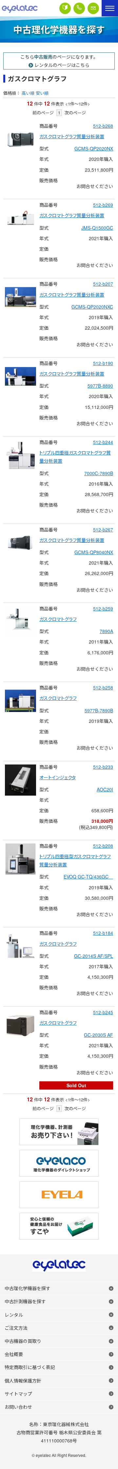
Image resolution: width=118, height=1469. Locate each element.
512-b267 (103, 529)
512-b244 (103, 442)
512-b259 (103, 608)
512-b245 (103, 1012)
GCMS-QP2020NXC (92, 306)
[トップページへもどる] (19, 8)
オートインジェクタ (57, 777)
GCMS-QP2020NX (93, 148)
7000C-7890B (98, 473)
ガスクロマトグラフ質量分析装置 (71, 136)
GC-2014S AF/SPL (93, 956)
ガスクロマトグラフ (58, 619)
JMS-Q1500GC (97, 227)
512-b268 (103, 126)
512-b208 (103, 845)
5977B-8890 (100, 385)
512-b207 (103, 283)
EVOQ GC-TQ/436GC (88, 876)
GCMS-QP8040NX (93, 552)
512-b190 (103, 363)
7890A (106, 631)
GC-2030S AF (98, 1035)
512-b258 (103, 687)
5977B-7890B (99, 710)
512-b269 (103, 205)
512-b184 (103, 933)
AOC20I (105, 789)
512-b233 (103, 766)
